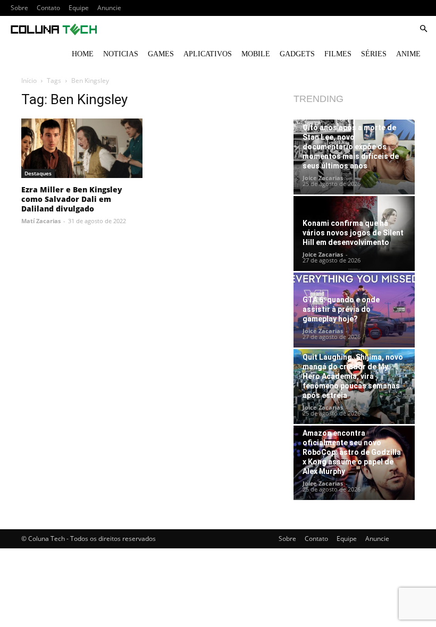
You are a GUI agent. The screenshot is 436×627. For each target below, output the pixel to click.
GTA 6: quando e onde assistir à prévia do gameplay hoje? (341, 309)
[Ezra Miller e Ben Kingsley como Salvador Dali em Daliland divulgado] (81, 148)
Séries (374, 54)
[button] (423, 29)
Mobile (255, 54)
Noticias (120, 54)
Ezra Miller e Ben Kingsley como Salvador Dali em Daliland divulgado (71, 199)
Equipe (79, 7)
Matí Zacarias (41, 221)
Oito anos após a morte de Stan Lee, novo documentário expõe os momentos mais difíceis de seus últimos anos (351, 146)
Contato (48, 7)
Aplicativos (207, 54)
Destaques (38, 173)
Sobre (19, 7)
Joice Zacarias (323, 178)
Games (161, 54)
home (83, 54)
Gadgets (297, 54)
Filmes (337, 54)
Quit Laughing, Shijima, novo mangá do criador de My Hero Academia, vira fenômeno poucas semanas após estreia (353, 376)
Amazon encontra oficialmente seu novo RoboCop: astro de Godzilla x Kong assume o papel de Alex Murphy (352, 452)
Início (29, 80)
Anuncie (109, 7)
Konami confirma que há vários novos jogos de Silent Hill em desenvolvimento (353, 233)
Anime (408, 54)
